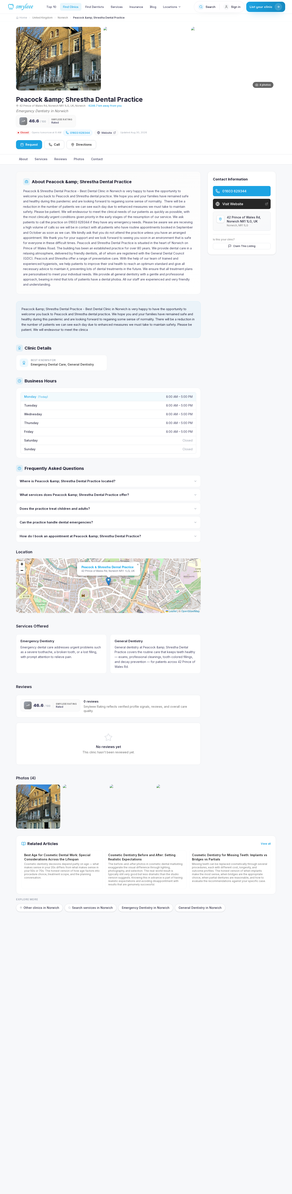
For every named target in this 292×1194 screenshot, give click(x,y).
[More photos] (270, 56)
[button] (108, 581)
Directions (84, 144)
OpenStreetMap (190, 611)
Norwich (63, 17)
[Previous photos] (21, 56)
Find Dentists (94, 7)
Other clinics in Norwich (41, 907)
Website (106, 132)
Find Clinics (70, 7)
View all (266, 843)
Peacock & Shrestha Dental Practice (107, 567)
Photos (79, 159)
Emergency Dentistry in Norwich (146, 907)
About (23, 159)
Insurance (136, 7)
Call (57, 144)
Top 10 (51, 7)
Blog (153, 7)
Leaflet (172, 611)
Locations (170, 7)
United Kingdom (42, 17)
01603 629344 (80, 132)
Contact (97, 159)
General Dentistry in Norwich (200, 907)
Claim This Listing (244, 246)
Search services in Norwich (92, 907)
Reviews (60, 159)
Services (117, 7)
